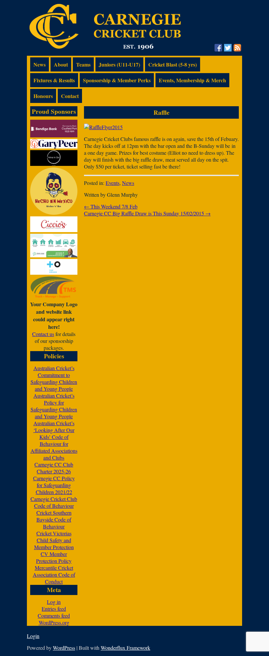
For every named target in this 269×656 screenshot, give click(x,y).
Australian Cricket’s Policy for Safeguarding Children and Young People (54, 406)
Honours (43, 96)
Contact (70, 96)
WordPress (64, 647)
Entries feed (54, 608)
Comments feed (54, 615)
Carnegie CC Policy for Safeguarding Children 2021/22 (54, 485)
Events (112, 182)
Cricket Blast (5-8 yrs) (172, 64)
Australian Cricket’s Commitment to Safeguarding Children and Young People (54, 378)
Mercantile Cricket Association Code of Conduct (54, 574)
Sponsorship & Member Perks (117, 80)
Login (33, 635)
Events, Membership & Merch (192, 80)
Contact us (43, 333)
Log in (54, 601)
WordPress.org (54, 622)
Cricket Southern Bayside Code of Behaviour (54, 519)
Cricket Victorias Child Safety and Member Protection (54, 540)
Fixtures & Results (54, 80)
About (61, 64)
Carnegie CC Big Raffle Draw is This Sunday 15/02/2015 (147, 213)
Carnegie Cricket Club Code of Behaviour (54, 502)
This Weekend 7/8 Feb (110, 206)
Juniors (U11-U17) (119, 64)
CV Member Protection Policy (54, 557)
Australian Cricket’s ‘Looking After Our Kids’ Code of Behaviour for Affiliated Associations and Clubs (54, 440)
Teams (83, 64)
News (39, 64)
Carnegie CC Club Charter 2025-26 (53, 468)
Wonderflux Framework (125, 647)
